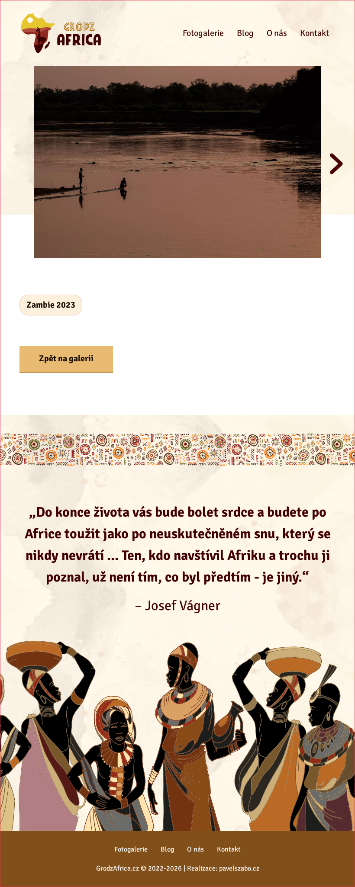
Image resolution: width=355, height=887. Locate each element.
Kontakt (314, 33)
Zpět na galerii (66, 358)
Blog (245, 33)
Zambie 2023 (50, 304)
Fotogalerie (203, 33)
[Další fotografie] (336, 163)
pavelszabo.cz (239, 868)
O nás (277, 33)
